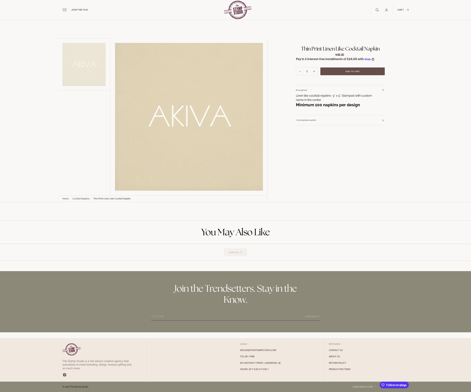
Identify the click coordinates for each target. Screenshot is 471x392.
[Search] (377, 10)
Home (65, 198)
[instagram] (64, 375)
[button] (64, 10)
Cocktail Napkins (81, 198)
